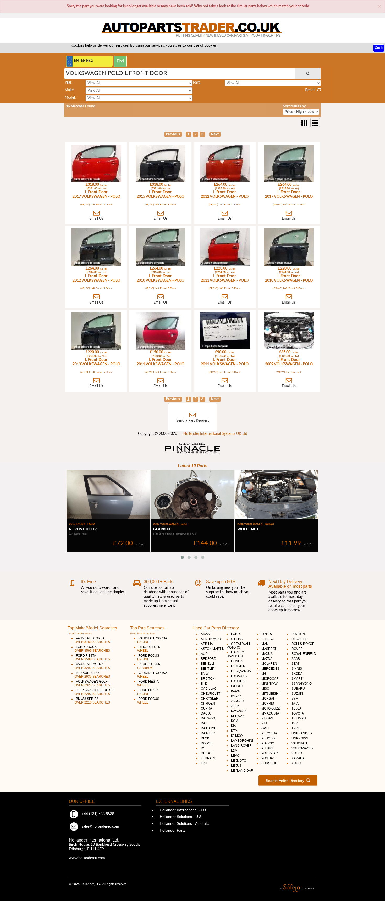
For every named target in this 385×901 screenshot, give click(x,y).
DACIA (206, 713)
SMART (297, 678)
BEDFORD (208, 659)
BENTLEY (208, 669)
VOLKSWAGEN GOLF (92, 683)
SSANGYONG (302, 683)
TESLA (296, 708)
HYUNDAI (238, 681)
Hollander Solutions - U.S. (180, 817)
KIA (233, 726)
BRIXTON (208, 678)
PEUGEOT (269, 738)
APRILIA (207, 644)
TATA (295, 703)
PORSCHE (269, 763)
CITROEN (208, 703)
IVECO (236, 696)
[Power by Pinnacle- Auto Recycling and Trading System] (192, 454)
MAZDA (266, 659)
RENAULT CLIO (92, 674)
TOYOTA (298, 713)
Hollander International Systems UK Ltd (215, 434)
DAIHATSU (209, 728)
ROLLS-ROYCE (303, 644)
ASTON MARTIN (212, 649)
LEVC (235, 755)
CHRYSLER (209, 698)
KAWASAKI (239, 711)
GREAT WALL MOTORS (239, 645)
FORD (235, 634)
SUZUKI (297, 693)
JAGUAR (237, 701)
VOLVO (297, 753)
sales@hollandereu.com (100, 826)
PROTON (298, 634)
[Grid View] (304, 122)
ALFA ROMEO (211, 639)
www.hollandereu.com (87, 858)
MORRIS (267, 703)
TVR (295, 723)
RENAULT (299, 639)
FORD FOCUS (92, 648)
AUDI (204, 654)
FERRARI (208, 758)
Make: (70, 90)
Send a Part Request (192, 420)
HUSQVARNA (241, 671)
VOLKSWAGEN (303, 748)
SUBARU (298, 688)
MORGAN (268, 698)
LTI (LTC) (267, 639)
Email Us (96, 219)
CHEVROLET (210, 693)
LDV (234, 750)
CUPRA (206, 708)
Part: (197, 82)
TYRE (296, 728)
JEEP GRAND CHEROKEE (95, 692)
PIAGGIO (267, 743)
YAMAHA (298, 758)
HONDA (237, 661)
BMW (204, 673)
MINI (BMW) (269, 683)
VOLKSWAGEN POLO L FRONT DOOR (116, 73)
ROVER (297, 649)
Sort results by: (295, 106)
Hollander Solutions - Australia (184, 823)
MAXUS (267, 654)
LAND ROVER (241, 746)
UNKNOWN (300, 738)
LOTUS (266, 634)
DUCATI (206, 753)
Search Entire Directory (286, 780)
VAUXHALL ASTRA (92, 666)
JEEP (235, 706)
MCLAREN (269, 664)
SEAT (295, 664)
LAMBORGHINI (242, 741)
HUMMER (238, 666)
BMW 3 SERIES (92, 700)
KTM (234, 731)
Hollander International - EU (182, 810)
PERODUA (269, 733)
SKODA (297, 673)
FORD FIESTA (92, 657)
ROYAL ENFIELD (304, 654)
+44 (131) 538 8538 (97, 814)
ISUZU (235, 691)
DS (203, 748)
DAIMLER (208, 733)
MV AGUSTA (270, 713)
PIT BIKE (267, 748)
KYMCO (237, 736)
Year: (69, 82)
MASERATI (269, 649)
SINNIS (297, 669)
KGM (234, 721)
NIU (264, 723)
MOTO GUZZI (270, 708)
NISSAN (267, 718)
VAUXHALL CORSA (92, 640)
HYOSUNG (239, 676)
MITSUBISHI (270, 693)
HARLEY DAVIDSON (235, 654)
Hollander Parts (172, 830)
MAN (264, 644)
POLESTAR (269, 753)
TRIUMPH (299, 718)
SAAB (296, 659)
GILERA (237, 639)
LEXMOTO (238, 760)
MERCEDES (270, 669)
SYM (295, 698)
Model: (70, 98)
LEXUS (236, 765)
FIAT (204, 763)
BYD (204, 683)
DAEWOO (208, 718)
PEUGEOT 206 (148, 666)
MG (263, 673)
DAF (204, 723)
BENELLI (207, 664)
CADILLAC (209, 688)
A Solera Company (297, 888)
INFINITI (237, 686)
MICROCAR (270, 678)
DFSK (205, 738)
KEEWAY (237, 716)
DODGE (206, 743)
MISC (265, 688)
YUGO (296, 763)
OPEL (265, 728)
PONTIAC (268, 758)
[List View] (315, 122)
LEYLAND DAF (242, 770)
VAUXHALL (300, 743)
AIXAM (206, 634)
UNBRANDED (302, 733)
